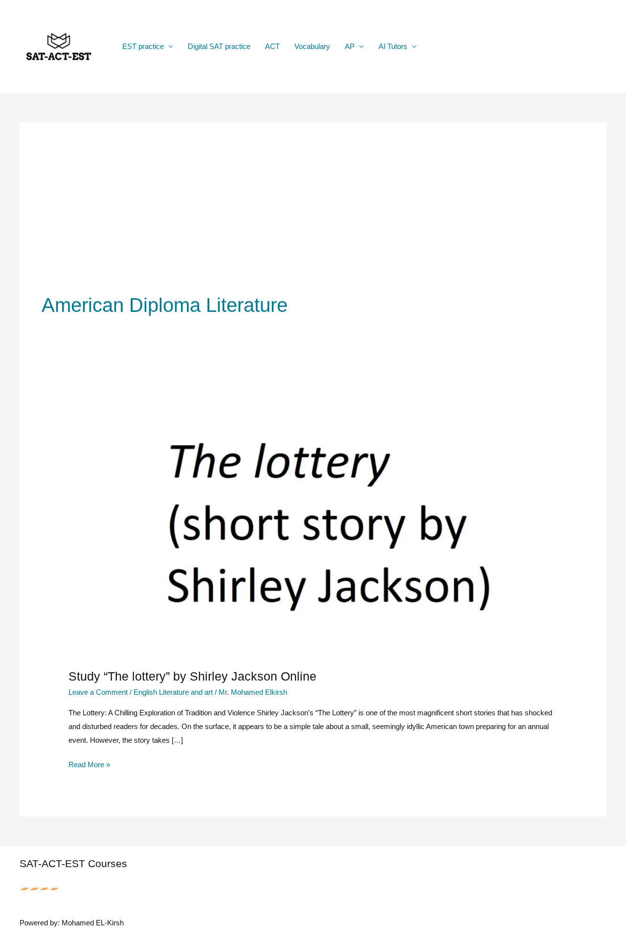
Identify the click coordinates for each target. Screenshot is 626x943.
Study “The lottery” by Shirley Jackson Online (192, 676)
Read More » (89, 766)
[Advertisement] (313, 217)
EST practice (143, 46)
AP (350, 46)
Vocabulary (312, 46)
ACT (272, 46)
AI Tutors (393, 46)
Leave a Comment (98, 692)
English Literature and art (173, 692)
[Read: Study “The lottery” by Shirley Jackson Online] (313, 519)
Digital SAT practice (219, 46)
